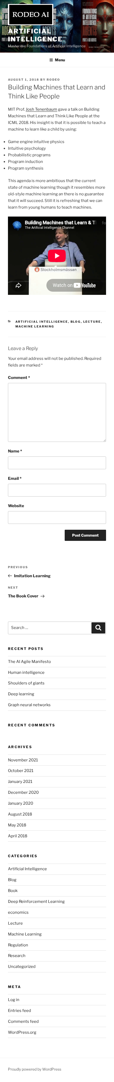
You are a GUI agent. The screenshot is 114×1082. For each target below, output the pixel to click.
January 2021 (20, 781)
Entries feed (19, 1010)
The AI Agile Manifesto (29, 661)
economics (18, 912)
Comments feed (23, 1021)
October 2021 (20, 770)
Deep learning (21, 694)
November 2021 (23, 760)
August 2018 (20, 814)
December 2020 (23, 792)
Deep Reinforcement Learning (36, 901)
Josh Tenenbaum (41, 109)
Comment (19, 377)
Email (14, 478)
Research (16, 955)
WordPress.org (22, 1032)
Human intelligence (26, 672)
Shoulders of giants (26, 683)
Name (15, 451)
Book (12, 890)
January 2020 (20, 803)
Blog (76, 322)
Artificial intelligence (35, 35)
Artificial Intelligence (41, 322)
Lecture (92, 322)
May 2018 (17, 825)
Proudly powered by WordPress (34, 1069)
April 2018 (17, 836)
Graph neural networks (29, 704)
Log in (13, 999)
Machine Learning (34, 326)
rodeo (53, 79)
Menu (60, 60)
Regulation (18, 945)
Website (16, 505)
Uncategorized (22, 966)
